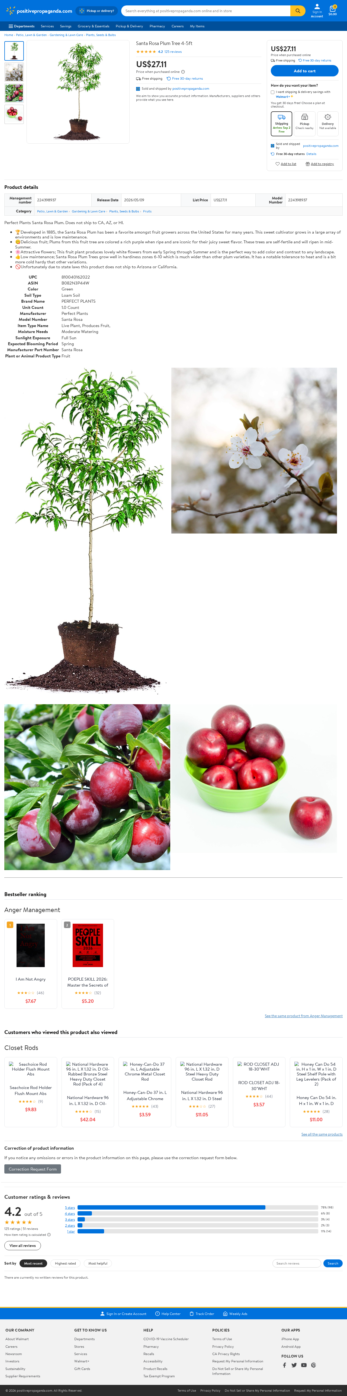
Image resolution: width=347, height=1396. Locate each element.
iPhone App (290, 1338)
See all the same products (322, 1134)
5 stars (70, 1208)
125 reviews (173, 52)
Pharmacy (157, 26)
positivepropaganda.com (190, 88)
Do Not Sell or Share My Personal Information (257, 1390)
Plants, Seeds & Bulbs (101, 35)
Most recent (33, 1263)
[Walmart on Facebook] (284, 1365)
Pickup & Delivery (129, 26)
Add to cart (305, 71)
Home (8, 35)
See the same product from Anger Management (304, 1015)
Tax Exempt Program (159, 1376)
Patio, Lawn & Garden (31, 35)
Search (333, 1263)
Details (311, 154)
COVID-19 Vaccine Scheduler (166, 1338)
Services (47, 26)
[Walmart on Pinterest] (314, 1365)
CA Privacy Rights (226, 1353)
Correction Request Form (33, 1169)
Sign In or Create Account (126, 1313)
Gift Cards (82, 1368)
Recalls (148, 1353)
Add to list (288, 163)
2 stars (70, 1225)
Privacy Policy (223, 1346)
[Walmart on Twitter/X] (294, 1365)
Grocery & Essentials (93, 26)
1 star (71, 1231)
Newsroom (13, 1353)
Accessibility (153, 1361)
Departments (24, 26)
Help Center (171, 1313)
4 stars (70, 1213)
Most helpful (97, 1263)
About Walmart (17, 1338)
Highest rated (65, 1263)
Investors (12, 1361)
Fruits (147, 211)
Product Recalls (155, 1368)
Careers (178, 26)
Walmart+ (81, 1361)
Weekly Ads (238, 1313)
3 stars (70, 1219)
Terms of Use (222, 1338)
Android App (291, 1346)
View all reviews (22, 1245)
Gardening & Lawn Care (66, 35)
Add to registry (322, 163)
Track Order (205, 1313)
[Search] (298, 10)
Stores (79, 1346)
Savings (65, 26)
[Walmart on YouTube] (304, 1365)
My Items (197, 26)
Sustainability (15, 1368)
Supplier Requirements (22, 1376)
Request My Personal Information (237, 1361)
